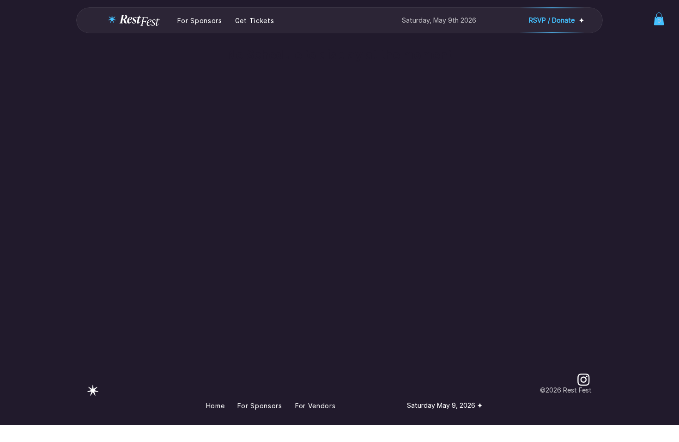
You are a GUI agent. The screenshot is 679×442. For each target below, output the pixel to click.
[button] (659, 18)
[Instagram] (584, 379)
